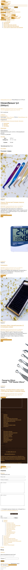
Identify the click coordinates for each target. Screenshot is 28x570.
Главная (3, 99)
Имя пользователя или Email (8, 554)
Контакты (5, 426)
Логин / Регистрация (8, 545)
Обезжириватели (7, 439)
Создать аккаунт (12, 565)
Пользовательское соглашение (13, 459)
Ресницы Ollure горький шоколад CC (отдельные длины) (12, 326)
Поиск (16, 7)
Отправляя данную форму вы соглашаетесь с (13, 509)
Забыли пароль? (5, 563)
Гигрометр (4, 265)
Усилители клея (7, 440)
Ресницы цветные (8, 434)
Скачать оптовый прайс (9, 425)
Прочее (9, 99)
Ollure (6, 99)
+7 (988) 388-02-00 (11, 451)
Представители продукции (10, 418)
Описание (6, 123)
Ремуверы (6, 438)
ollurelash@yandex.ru (10, 454)
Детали (5, 124)
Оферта (23, 459)
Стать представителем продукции (12, 419)
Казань (2, 5)
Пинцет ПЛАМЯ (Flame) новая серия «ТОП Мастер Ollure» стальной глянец (13, 390)
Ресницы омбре (7, 435)
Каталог (5, 416)
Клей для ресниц (7, 436)
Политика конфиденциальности (9, 456)
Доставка (6, 126)
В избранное (4, 115)
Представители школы (9, 421)
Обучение (6, 417)
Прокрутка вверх (5, 566)
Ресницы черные (7, 431)
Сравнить (3, 114)
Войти (2, 561)
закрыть (3, 473)
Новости (5, 422)
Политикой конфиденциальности (9, 510)
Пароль (3, 558)
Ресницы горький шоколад (10, 432)
